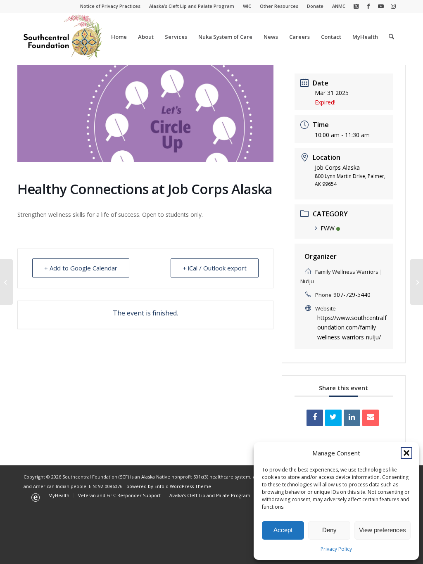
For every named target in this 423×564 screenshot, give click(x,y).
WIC (247, 6)
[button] (406, 453)
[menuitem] (110, 6)
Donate (315, 6)
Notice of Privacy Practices (110, 6)
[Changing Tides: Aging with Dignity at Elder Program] (6, 282)
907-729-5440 (352, 295)
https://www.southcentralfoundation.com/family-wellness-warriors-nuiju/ (352, 327)
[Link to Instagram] (393, 6)
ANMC (338, 6)
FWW (328, 228)
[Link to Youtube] (381, 6)
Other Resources (279, 6)
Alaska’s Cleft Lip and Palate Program (191, 6)
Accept (282, 529)
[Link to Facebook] (368, 6)
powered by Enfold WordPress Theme (168, 486)
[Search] (391, 37)
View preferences (382, 529)
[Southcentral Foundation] (63, 37)
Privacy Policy (336, 548)
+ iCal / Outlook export (215, 268)
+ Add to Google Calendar (80, 268)
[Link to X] (356, 6)
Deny (329, 529)
